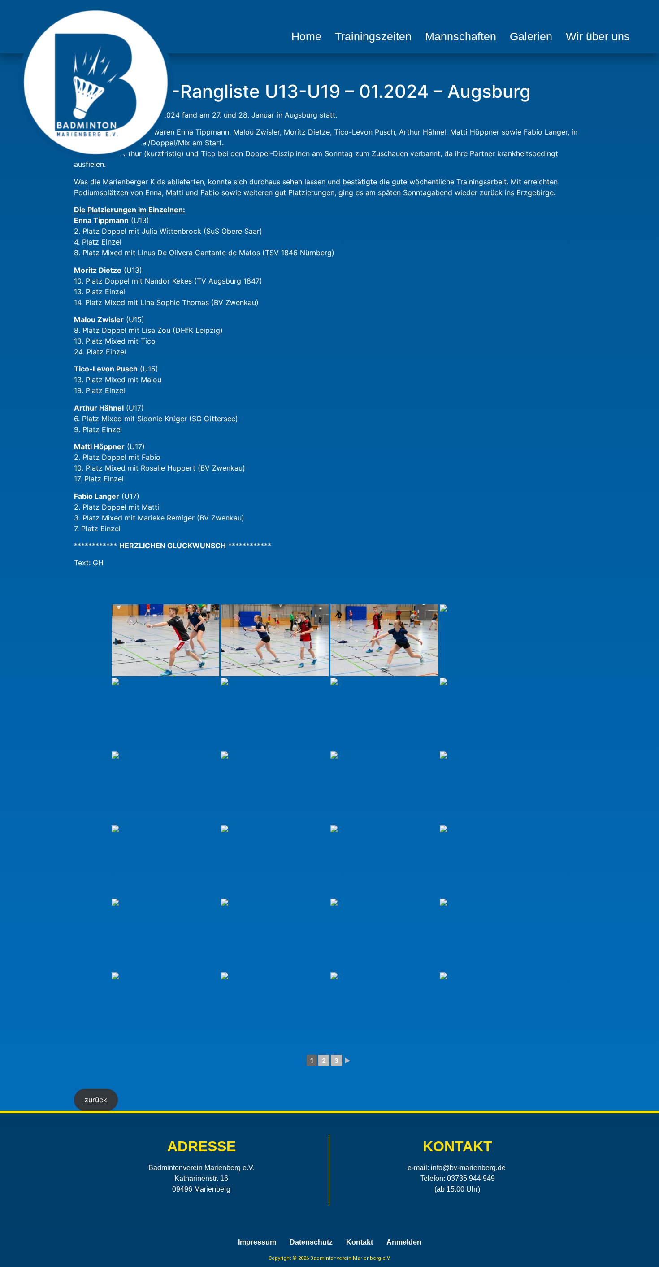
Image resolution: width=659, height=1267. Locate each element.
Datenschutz (311, 1242)
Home (306, 36)
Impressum (257, 1242)
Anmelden (403, 1242)
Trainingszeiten (373, 36)
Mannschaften (460, 36)
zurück (95, 1099)
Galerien (531, 36)
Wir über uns (598, 36)
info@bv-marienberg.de (468, 1167)
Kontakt (359, 1242)
